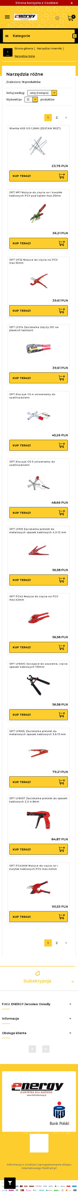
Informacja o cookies (21, 1164)
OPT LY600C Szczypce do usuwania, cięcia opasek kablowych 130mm (38, 665)
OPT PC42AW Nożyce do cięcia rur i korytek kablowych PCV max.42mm (33, 867)
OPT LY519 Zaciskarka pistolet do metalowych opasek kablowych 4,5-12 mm (37, 531)
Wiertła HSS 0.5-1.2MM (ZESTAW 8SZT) (35, 128)
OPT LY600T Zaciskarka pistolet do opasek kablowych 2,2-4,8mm (38, 800)
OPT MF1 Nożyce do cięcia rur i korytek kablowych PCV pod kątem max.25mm (35, 194)
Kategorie (21, 36)
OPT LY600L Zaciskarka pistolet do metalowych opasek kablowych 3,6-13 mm (37, 733)
